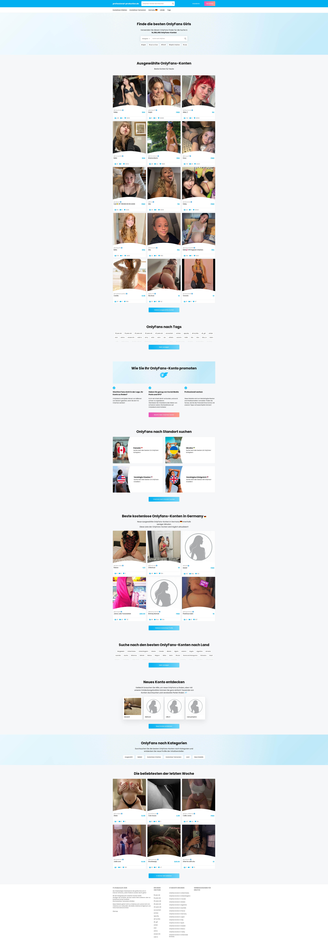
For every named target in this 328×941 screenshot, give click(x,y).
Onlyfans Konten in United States (179, 893)
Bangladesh (120, 651)
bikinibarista (148, 341)
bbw (198, 337)
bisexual (164, 341)
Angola (191, 651)
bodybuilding (200, 341)
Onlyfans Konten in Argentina (178, 905)
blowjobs (190, 341)
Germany (151, 10)
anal (116, 337)
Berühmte (209, 4)
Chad (153, 659)
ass (165, 337)
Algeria (176, 651)
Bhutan (178, 655)
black (171, 341)
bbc (192, 337)
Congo (191, 659)
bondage (209, 341)
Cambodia (126, 659)
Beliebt (140, 757)
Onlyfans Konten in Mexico (177, 929)
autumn (179, 337)
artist (152, 337)
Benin (171, 655)
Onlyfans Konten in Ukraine (177, 902)
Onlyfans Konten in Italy (176, 920)
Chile (159, 659)
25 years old (148, 333)
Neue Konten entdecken (164, 726)
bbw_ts (204, 337)
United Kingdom (143, 651)
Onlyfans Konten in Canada (177, 899)
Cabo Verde (135, 659)
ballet (186, 337)
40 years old (159, 333)
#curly (185, 45)
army (146, 337)
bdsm (211, 337)
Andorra (184, 651)
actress (178, 333)
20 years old (138, 333)
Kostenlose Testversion (138, 10)
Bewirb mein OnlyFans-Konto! (164, 415)
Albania (169, 651)
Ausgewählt (129, 757)
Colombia (174, 659)
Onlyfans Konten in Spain (176, 923)
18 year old (118, 333)
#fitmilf (163, 45)
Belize (164, 655)
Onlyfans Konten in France (177, 911)
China (166, 659)
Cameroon (145, 659)
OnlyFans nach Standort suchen (164, 499)
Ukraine (153, 651)
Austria (126, 655)
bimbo (157, 341)
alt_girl (204, 333)
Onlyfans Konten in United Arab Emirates (178, 935)
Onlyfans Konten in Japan (177, 917)
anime (123, 337)
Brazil (211, 655)
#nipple (143, 45)
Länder (162, 10)
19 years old (128, 333)
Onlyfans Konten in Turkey (177, 932)
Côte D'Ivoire (209, 659)
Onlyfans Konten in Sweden (177, 926)
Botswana (203, 655)
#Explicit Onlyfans (174, 45)
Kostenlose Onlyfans (120, 10)
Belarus (150, 655)
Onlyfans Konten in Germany (178, 914)
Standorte (196, 4)
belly (117, 341)
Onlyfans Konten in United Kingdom (179, 896)
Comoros (183, 659)
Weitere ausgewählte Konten (164, 310)
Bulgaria (117, 659)
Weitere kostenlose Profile (164, 628)
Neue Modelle (198, 757)
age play (186, 333)
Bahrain (142, 655)
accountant (169, 333)
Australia (118, 655)
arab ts (140, 337)
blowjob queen (180, 341)
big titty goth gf (136, 341)
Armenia (208, 651)
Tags (169, 10)
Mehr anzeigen (164, 347)
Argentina (199, 651)
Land (187, 757)
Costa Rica (199, 659)
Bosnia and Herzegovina (190, 655)
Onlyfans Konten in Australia (177, 908)
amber (211, 333)
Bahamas (134, 655)
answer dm (131, 337)
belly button (125, 341)
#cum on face (153, 45)
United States (132, 651)
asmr (158, 337)
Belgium (157, 655)
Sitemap (115, 911)
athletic (171, 337)
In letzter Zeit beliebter (164, 876)
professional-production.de (126, 3)
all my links (195, 333)
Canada (161, 651)
